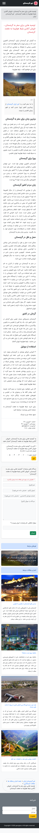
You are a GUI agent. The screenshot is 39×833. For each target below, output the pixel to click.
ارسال (33, 533)
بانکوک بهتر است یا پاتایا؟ (29, 653)
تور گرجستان (31, 553)
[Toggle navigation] (4, 3)
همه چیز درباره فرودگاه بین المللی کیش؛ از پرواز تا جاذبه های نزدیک (20, 706)
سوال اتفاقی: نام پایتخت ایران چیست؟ (23, 523)
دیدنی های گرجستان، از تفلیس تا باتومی (24, 604)
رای (34, 458)
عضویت (32, 816)
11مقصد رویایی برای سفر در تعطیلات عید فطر (23, 759)
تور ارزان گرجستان (13, 104)
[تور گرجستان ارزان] (30, 3)
